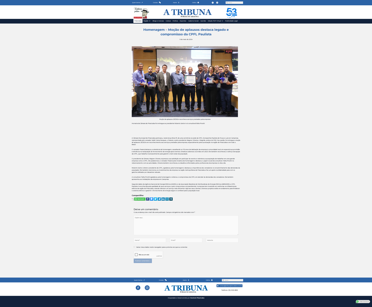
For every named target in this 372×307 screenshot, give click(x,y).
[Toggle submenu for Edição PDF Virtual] (222, 21)
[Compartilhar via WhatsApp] (140, 199)
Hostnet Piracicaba (197, 298)
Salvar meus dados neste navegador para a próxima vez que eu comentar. (162, 247)
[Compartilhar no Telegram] (159, 199)
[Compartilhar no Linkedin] (163, 199)
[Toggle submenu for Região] (150, 21)
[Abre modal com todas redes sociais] (171, 199)
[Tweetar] (155, 199)
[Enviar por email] (167, 199)
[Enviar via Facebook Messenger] (151, 199)
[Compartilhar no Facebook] (147, 199)
